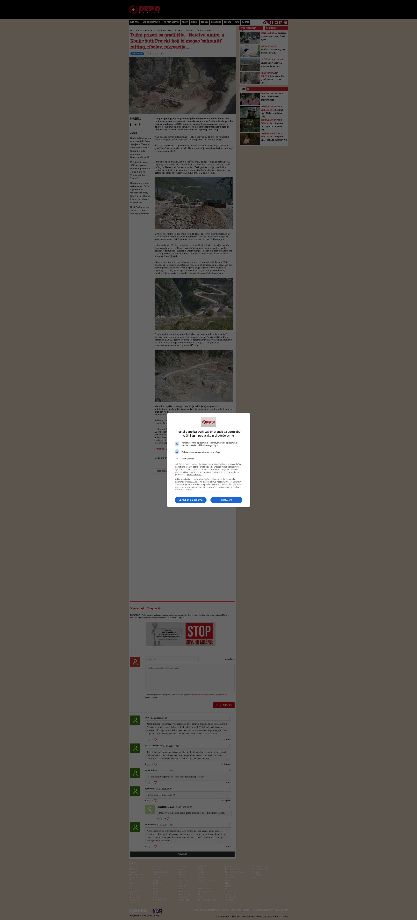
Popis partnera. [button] (194, 474)
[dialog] (208, 460)
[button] (208, 459)
